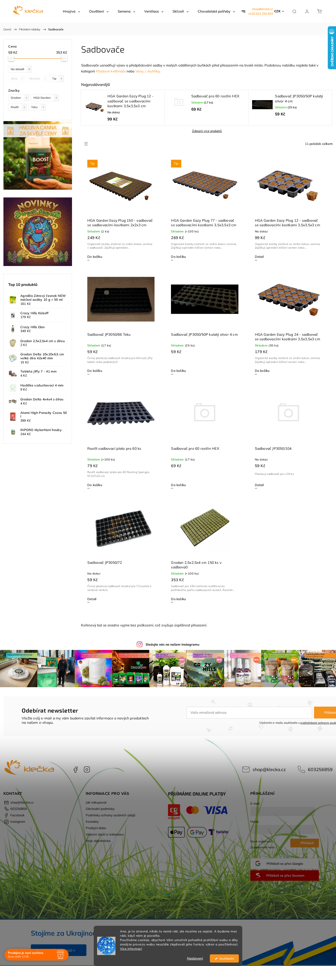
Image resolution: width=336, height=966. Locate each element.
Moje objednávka (98, 841)
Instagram (86, 769)
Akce (17, 78)
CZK (277, 11)
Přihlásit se (307, 844)
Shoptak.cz (190, 906)
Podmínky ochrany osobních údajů (110, 815)
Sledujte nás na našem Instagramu (172, 644)
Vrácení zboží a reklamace (105, 834)
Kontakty (92, 822)
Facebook (75, 769)
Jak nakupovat (96, 802)
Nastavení (195, 958)
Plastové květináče (111, 71)
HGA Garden (45, 97)
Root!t (18, 107)
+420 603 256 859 (260, 14)
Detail (259, 257)
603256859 (320, 769)
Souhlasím (226, 958)
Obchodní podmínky (100, 809)
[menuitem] (71, 11)
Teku (37, 107)
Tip (57, 78)
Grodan (19, 97)
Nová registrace (261, 841)
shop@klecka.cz (262, 9)
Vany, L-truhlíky (148, 71)
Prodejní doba (96, 828)
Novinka (37, 78)
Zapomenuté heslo (262, 847)
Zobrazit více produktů (207, 131)
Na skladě (20, 69)
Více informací (131, 948)
